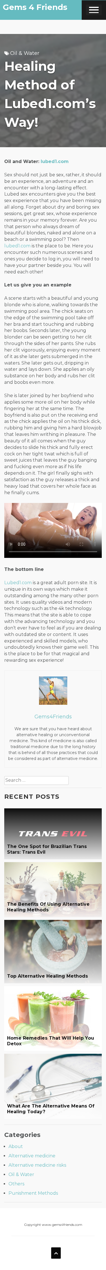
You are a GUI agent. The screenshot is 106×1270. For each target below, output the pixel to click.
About (15, 1146)
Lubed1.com (18, 582)
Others (16, 1184)
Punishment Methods (33, 1193)
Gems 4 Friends (35, 7)
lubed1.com (55, 161)
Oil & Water (24, 53)
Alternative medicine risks (37, 1165)
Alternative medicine (31, 1155)
